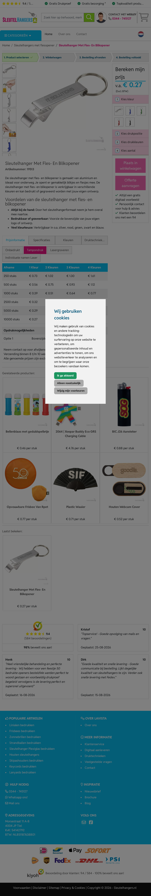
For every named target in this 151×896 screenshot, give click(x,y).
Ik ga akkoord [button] (65, 375)
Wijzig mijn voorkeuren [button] (71, 390)
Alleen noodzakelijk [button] (69, 383)
